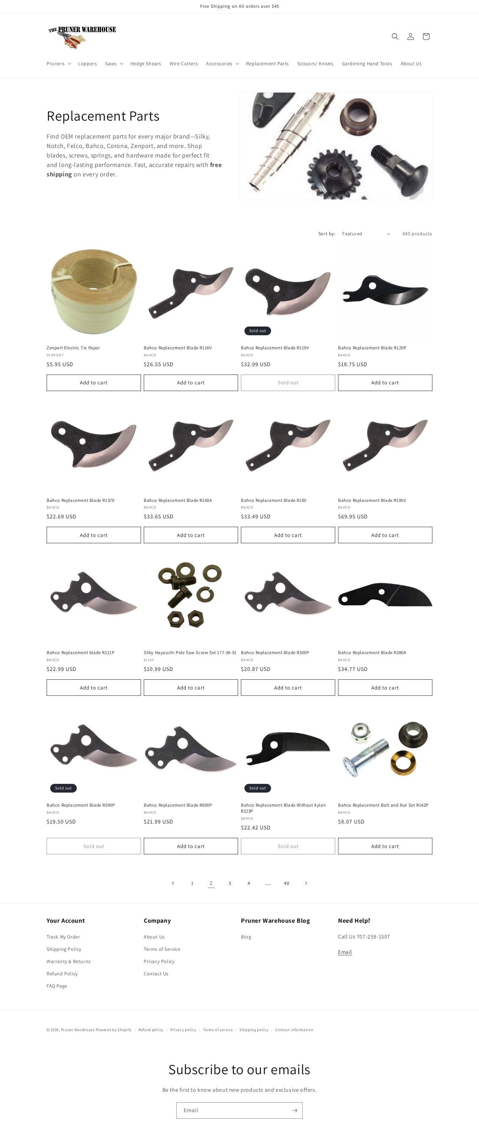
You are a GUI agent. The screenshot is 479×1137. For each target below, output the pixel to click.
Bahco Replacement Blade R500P (81, 805)
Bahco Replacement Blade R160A (178, 500)
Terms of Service (162, 949)
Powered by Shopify (114, 1029)
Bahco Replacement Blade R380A (372, 652)
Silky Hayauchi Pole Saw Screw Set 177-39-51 (190, 652)
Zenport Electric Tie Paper (73, 348)
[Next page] (305, 883)
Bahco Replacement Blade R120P (372, 348)
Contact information (294, 1029)
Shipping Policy (64, 949)
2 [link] (211, 883)
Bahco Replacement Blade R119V (275, 348)
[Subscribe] (294, 1110)
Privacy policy (183, 1029)
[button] (58, 63)
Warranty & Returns (69, 961)
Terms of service (217, 1029)
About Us (154, 937)
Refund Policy (62, 973)
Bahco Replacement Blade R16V (274, 500)
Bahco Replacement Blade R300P (275, 652)
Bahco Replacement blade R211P (80, 652)
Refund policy (151, 1029)
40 (286, 883)
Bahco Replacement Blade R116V (178, 348)
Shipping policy (254, 1029)
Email (345, 952)
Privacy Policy (159, 961)
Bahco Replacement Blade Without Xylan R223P (283, 808)
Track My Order (63, 937)
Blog (246, 937)
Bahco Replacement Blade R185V (372, 500)
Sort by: (326, 233)
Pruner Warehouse (78, 1029)
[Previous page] (173, 883)
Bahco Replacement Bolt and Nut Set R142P (383, 805)
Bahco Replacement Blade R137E (81, 500)
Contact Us (156, 973)
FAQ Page (57, 986)
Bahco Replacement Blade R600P (178, 805)
